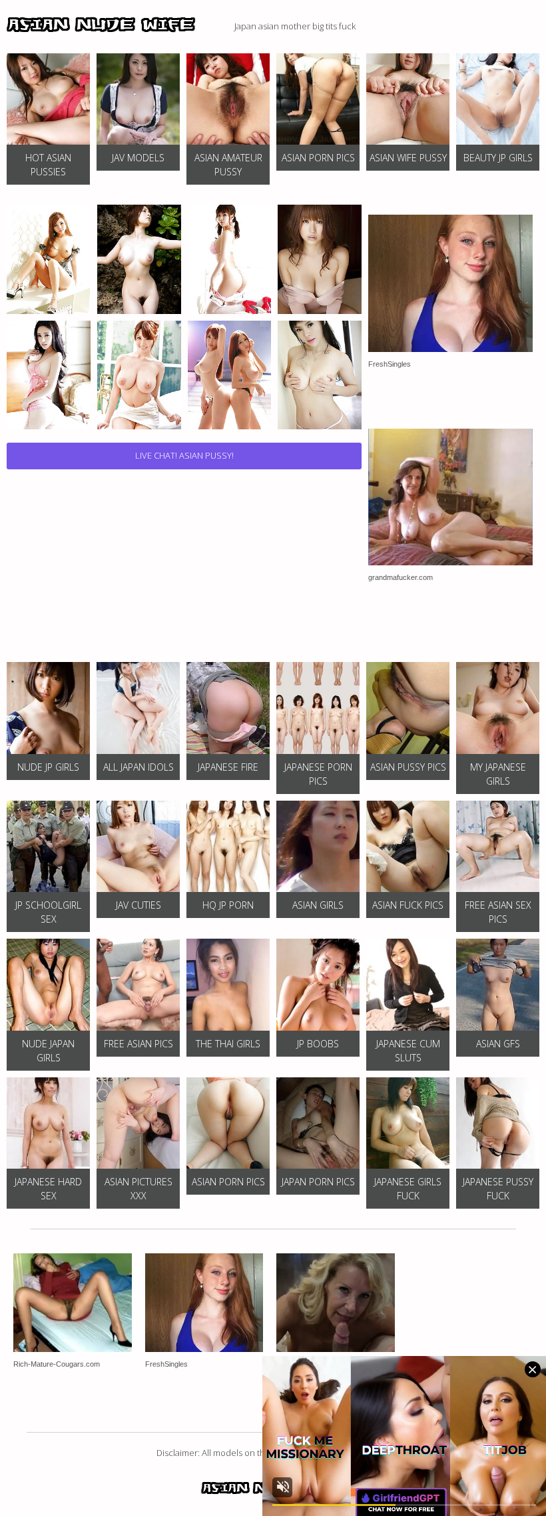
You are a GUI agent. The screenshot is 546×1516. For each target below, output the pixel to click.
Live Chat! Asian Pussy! (184, 455)
